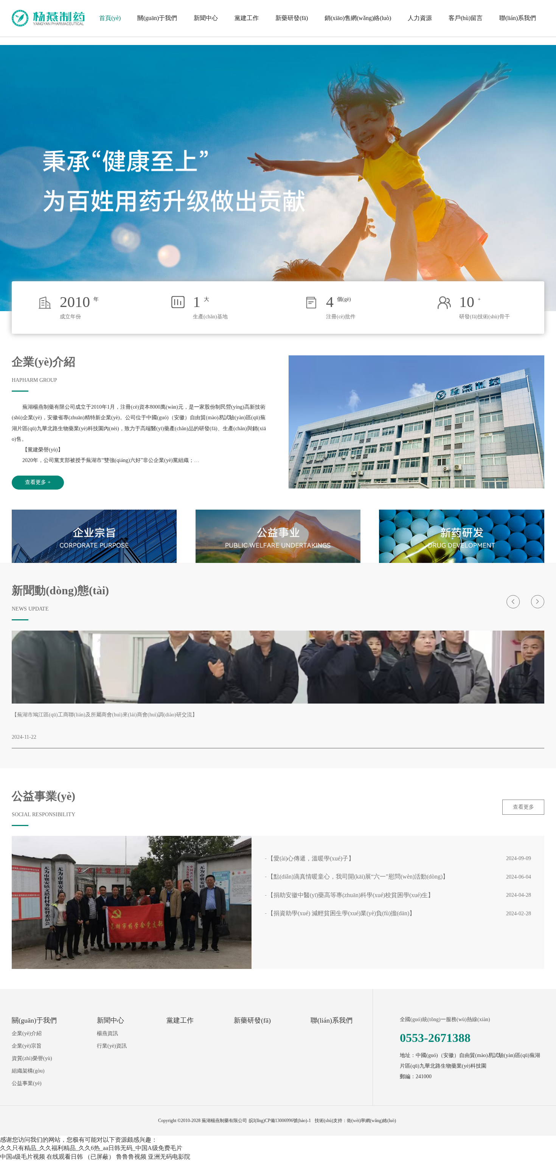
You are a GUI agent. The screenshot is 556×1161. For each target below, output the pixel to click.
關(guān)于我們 (157, 18)
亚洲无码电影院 (169, 1156)
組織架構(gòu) (28, 1071)
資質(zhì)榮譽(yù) (32, 1058)
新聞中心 (206, 18)
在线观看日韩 (65, 1156)
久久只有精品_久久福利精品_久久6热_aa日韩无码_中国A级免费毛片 (91, 1148)
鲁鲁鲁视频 (131, 1156)
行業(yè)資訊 (112, 1046)
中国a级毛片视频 (22, 1156)
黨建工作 (247, 18)
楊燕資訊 (107, 1033)
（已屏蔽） (99, 1156)
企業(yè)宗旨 (27, 1046)
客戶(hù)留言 (466, 18)
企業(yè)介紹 (27, 1033)
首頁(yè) (110, 18)
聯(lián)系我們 (517, 18)
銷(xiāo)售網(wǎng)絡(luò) (358, 18)
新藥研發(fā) (291, 18)
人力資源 (420, 18)
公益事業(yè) (27, 1083)
